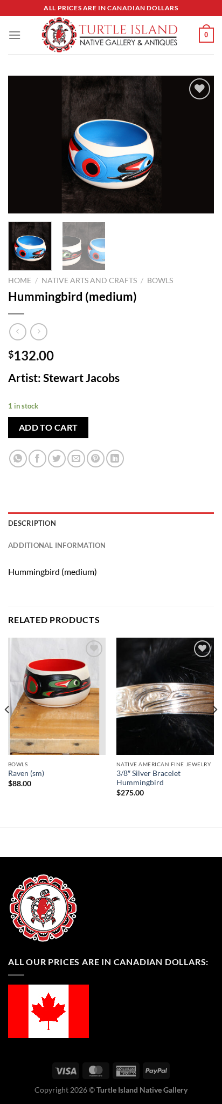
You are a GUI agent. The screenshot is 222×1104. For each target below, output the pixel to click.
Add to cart (48, 427)
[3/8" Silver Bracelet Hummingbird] (165, 696)
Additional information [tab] (57, 545)
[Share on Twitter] (57, 458)
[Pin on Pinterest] (96, 458)
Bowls (160, 280)
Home (19, 280)
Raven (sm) (26, 773)
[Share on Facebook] (37, 458)
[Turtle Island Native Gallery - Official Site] (110, 35)
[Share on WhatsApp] (18, 458)
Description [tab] (32, 523)
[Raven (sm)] (57, 696)
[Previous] (26, 144)
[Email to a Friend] (76, 458)
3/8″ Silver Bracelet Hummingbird (148, 778)
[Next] (196, 144)
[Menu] (14, 35)
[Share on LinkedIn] (115, 458)
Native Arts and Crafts (89, 280)
